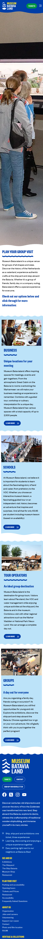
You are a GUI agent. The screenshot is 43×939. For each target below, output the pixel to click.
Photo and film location (12, 927)
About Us (6, 907)
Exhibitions (7, 861)
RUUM (5, 930)
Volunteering (8, 917)
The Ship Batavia (9, 868)
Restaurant (7, 874)
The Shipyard (8, 865)
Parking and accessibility (13, 884)
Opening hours (8, 888)
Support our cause (10, 920)
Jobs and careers (10, 914)
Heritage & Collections (13, 937)
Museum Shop (8, 871)
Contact (5, 924)
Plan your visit (9, 881)
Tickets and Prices (10, 891)
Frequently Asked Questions (14, 901)
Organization (8, 911)
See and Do (7, 858)
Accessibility (8, 897)
